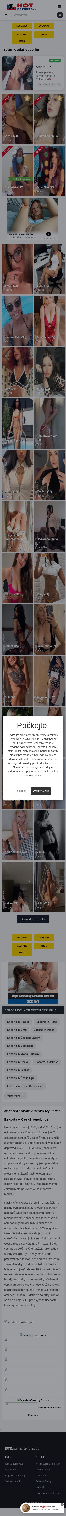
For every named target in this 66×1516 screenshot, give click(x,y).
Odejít (22, 791)
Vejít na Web (42, 791)
